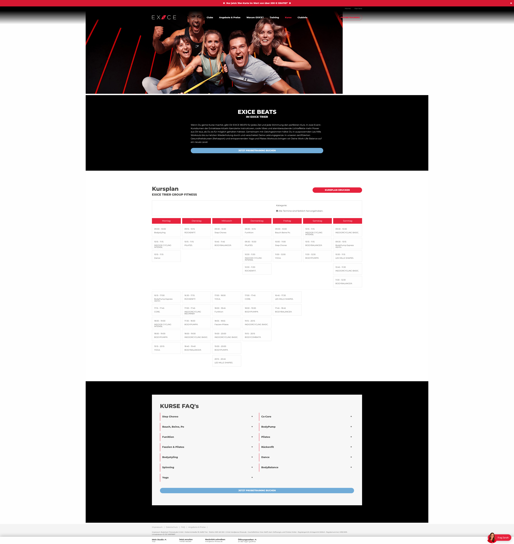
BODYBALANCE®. (223, 245)
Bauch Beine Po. (282, 232)
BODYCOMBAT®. (253, 337)
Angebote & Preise (229, 17)
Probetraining (350, 17)
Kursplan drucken (337, 190)
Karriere (358, 8)
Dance (157, 258)
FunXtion (249, 232)
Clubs (210, 17)
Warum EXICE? (255, 17)
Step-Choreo (220, 232)
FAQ (183, 527)
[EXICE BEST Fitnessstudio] (164, 17)
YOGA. (278, 258)
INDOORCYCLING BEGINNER (192, 313)
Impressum (157, 527)
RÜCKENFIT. (190, 232)
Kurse (288, 17)
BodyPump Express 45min (344, 246)
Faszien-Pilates (221, 324)
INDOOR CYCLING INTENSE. (162, 246)
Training (274, 17)
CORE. (157, 312)
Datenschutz (172, 527)
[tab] (207, 417)
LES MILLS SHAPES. (344, 258)
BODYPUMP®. (312, 258)
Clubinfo (302, 17)
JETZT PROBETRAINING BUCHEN (257, 150)
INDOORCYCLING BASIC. (347, 232)
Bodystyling (160, 232)
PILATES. (188, 245)
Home (348, 8)
